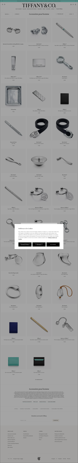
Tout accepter (53, 244)
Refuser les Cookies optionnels (39, 244)
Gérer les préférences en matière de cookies (25, 244)
